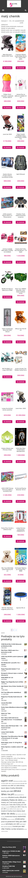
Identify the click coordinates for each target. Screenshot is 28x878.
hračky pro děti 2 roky (17, 807)
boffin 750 (8, 783)
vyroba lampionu (17, 829)
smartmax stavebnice (7, 826)
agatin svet (7, 780)
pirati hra (4, 822)
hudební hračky (19, 808)
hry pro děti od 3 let (11, 808)
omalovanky (20, 819)
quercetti (3, 824)
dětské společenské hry (19, 794)
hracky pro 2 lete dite (8, 805)
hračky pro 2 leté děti (5, 807)
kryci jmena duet (19, 811)
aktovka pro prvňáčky (18, 781)
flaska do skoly (16, 800)
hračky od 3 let (21, 805)
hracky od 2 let (6, 802)
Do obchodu (7, 68)
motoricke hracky (11, 816)
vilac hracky (6, 829)
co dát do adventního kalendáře (18, 783)
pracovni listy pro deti (17, 821)
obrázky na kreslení (11, 819)
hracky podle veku (19, 802)
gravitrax (24, 800)
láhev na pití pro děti (19, 814)
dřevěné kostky (13, 797)
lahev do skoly (8, 813)
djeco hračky (10, 788)
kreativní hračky (6, 811)
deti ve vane (15, 785)
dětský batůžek (4, 797)
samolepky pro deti (12, 824)
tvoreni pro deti (18, 826)
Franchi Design (19, 876)
